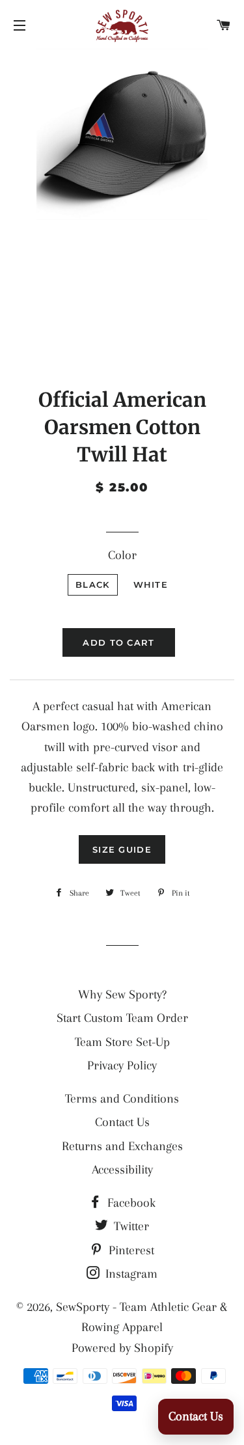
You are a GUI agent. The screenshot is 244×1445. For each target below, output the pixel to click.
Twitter (130, 1226)
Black (92, 584)
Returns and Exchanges (122, 1146)
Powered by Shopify (122, 1348)
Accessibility (122, 1170)
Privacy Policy (122, 1065)
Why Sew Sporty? (122, 994)
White (151, 584)
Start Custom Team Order (122, 1018)
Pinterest (129, 1250)
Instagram (129, 1274)
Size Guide (122, 849)
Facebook (130, 1203)
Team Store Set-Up (122, 1042)
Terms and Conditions (122, 1099)
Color (122, 555)
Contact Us (122, 1122)
